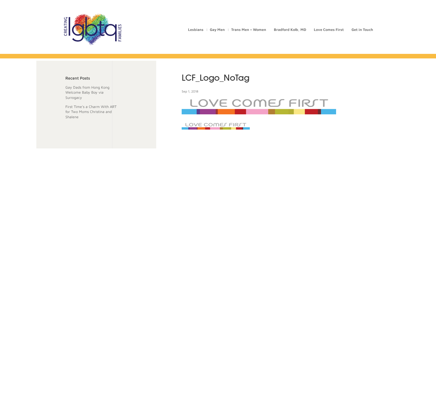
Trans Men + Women (248, 30)
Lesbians (195, 30)
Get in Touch (362, 30)
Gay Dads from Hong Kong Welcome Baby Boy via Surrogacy (87, 92)
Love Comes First (329, 30)
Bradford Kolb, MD (290, 30)
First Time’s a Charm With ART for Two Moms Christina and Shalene (90, 112)
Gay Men (217, 30)
